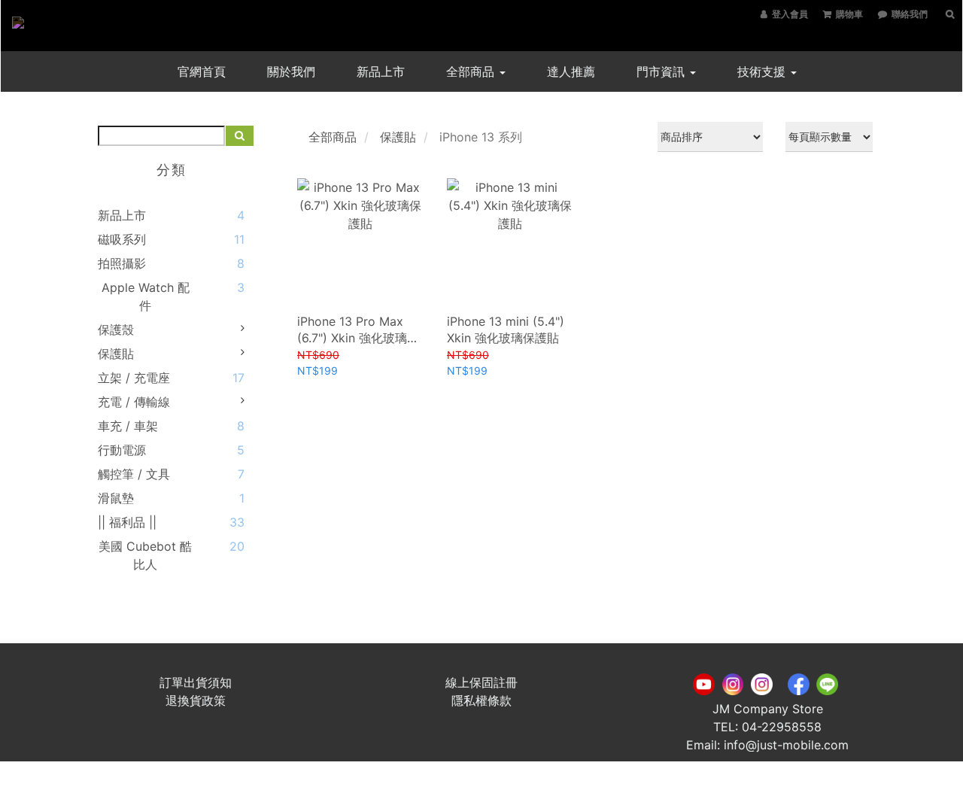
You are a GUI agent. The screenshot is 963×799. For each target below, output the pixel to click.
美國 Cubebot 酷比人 (145, 555)
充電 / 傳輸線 (134, 401)
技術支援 (763, 71)
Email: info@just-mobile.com (767, 744)
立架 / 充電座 (134, 377)
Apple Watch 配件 (146, 296)
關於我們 (291, 71)
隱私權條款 (481, 700)
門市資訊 (662, 71)
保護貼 (116, 353)
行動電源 (122, 449)
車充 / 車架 (128, 425)
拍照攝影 (122, 263)
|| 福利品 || (127, 522)
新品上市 (381, 71)
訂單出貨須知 (195, 682)
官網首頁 (202, 71)
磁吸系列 (122, 239)
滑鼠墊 (116, 498)
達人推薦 (571, 71)
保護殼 (116, 329)
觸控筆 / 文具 (134, 474)
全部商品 (472, 71)
